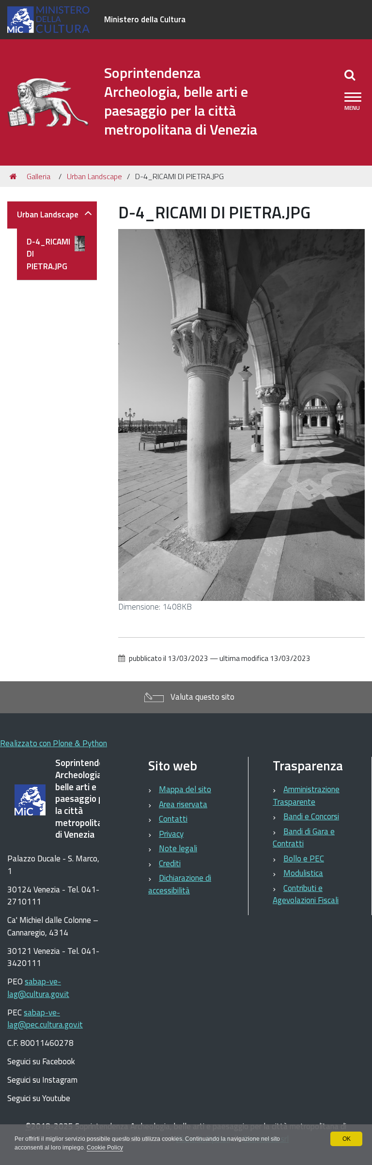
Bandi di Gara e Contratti (304, 837)
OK (346, 1138)
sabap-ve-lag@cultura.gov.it (38, 987)
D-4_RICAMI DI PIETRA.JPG (48, 254)
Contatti (173, 818)
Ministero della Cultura (145, 19)
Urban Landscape (94, 176)
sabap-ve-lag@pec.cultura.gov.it (45, 1018)
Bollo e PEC (303, 858)
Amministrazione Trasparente (306, 795)
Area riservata (183, 804)
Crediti (170, 863)
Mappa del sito (185, 789)
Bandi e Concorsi (311, 816)
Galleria (38, 176)
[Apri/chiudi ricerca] (350, 74)
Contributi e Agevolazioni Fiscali (306, 894)
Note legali (178, 848)
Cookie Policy (105, 1147)
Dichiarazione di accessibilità (179, 884)
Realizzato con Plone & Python (53, 743)
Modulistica (303, 873)
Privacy (171, 834)
